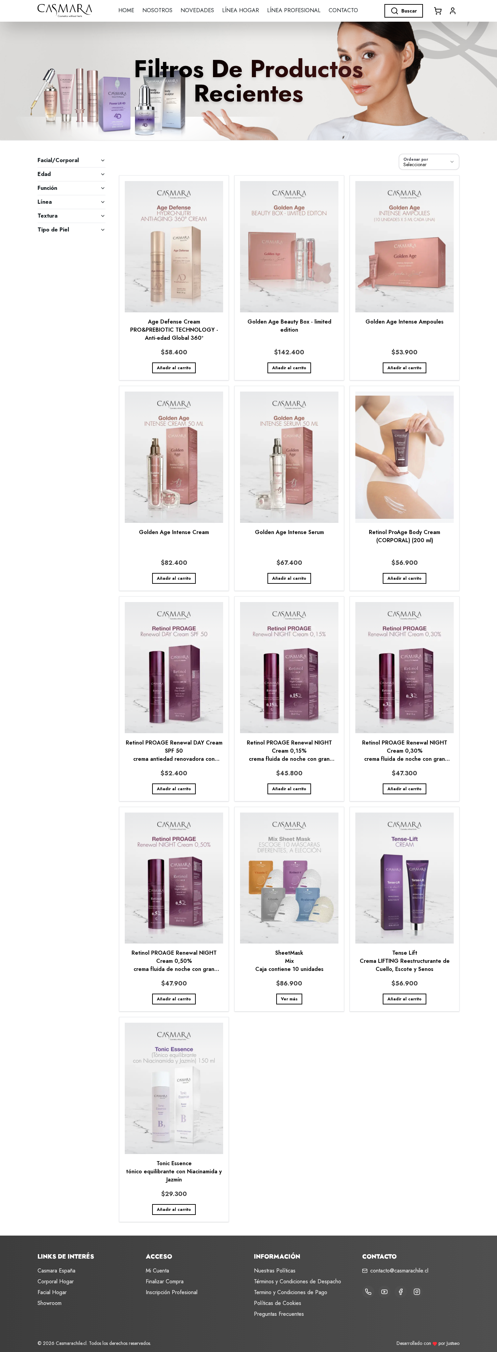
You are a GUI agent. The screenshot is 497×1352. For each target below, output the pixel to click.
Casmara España (56, 1271)
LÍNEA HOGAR (240, 10)
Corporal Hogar (56, 1281)
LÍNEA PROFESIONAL (294, 10)
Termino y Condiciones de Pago (290, 1292)
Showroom (50, 1303)
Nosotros (157, 10)
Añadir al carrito (174, 368)
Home (126, 10)
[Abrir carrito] (438, 11)
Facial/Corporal (58, 160)
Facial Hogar (52, 1292)
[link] (174, 277)
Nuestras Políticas (274, 1271)
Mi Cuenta (157, 1271)
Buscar (409, 10)
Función (47, 188)
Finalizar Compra (165, 1281)
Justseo (453, 1343)
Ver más (289, 999)
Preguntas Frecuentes (279, 1314)
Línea (45, 202)
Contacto (343, 10)
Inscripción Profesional (171, 1292)
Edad (44, 174)
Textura (47, 216)
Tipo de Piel (53, 230)
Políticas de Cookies (277, 1303)
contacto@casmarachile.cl (399, 1271)
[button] (452, 11)
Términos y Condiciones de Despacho (297, 1281)
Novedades (197, 10)
